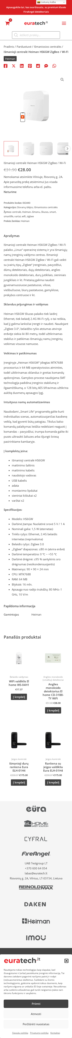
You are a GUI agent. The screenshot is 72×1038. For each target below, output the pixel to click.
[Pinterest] (30, 66)
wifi (24, 216)
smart (52, 212)
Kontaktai (55, 1032)
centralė (16, 212)
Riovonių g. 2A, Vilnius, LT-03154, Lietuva (36, 878)
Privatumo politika (39, 1032)
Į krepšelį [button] (19, 697)
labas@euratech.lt (36, 873)
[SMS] (46, 66)
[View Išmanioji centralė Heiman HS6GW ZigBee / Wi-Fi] (11, 148)
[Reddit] (38, 66)
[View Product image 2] (28, 148)
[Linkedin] (22, 66)
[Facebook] (5, 66)
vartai (17, 216)
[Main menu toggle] (64, 23)
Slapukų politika (20, 1032)
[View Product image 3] (46, 148)
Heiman (10, 58)
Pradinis (9, 46)
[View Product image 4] (63, 148)
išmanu (36, 212)
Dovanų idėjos (25, 207)
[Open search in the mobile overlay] (36, 35)
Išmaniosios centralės (47, 46)
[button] (66, 961)
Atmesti (36, 1014)
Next (67, 148)
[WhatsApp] (54, 66)
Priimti (36, 1004)
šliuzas (44, 212)
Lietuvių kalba (48, 2)
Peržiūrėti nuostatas (36, 1024)
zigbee (30, 216)
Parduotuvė (24, 46)
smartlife (8, 216)
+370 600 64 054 (36, 868)
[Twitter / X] (14, 66)
